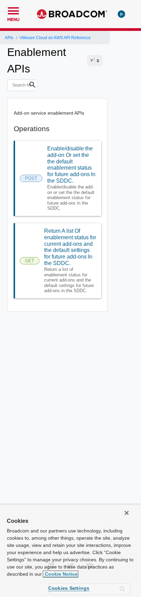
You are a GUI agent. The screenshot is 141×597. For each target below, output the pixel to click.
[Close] (127, 513)
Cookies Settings (69, 588)
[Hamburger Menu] (13, 9)
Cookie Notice (60, 574)
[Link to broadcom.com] (72, 14)
